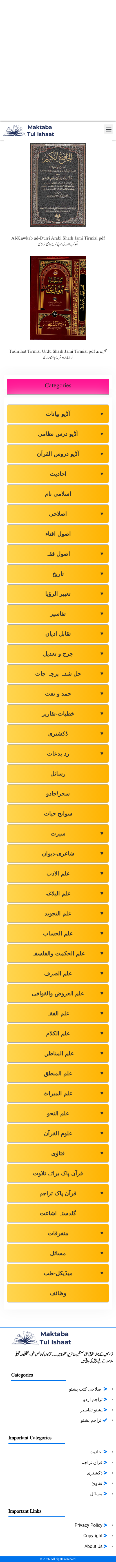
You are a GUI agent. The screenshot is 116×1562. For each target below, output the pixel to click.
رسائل (58, 773)
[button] (108, 129)
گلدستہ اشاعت (58, 1213)
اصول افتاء (58, 534)
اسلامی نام (58, 494)
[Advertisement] (58, 61)
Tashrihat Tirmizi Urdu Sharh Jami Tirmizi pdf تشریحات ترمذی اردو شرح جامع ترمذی (58, 354)
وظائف (58, 1293)
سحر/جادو (58, 793)
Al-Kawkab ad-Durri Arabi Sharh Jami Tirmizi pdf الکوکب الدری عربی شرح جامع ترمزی (58, 241)
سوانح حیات (58, 813)
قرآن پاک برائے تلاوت (58, 1173)
